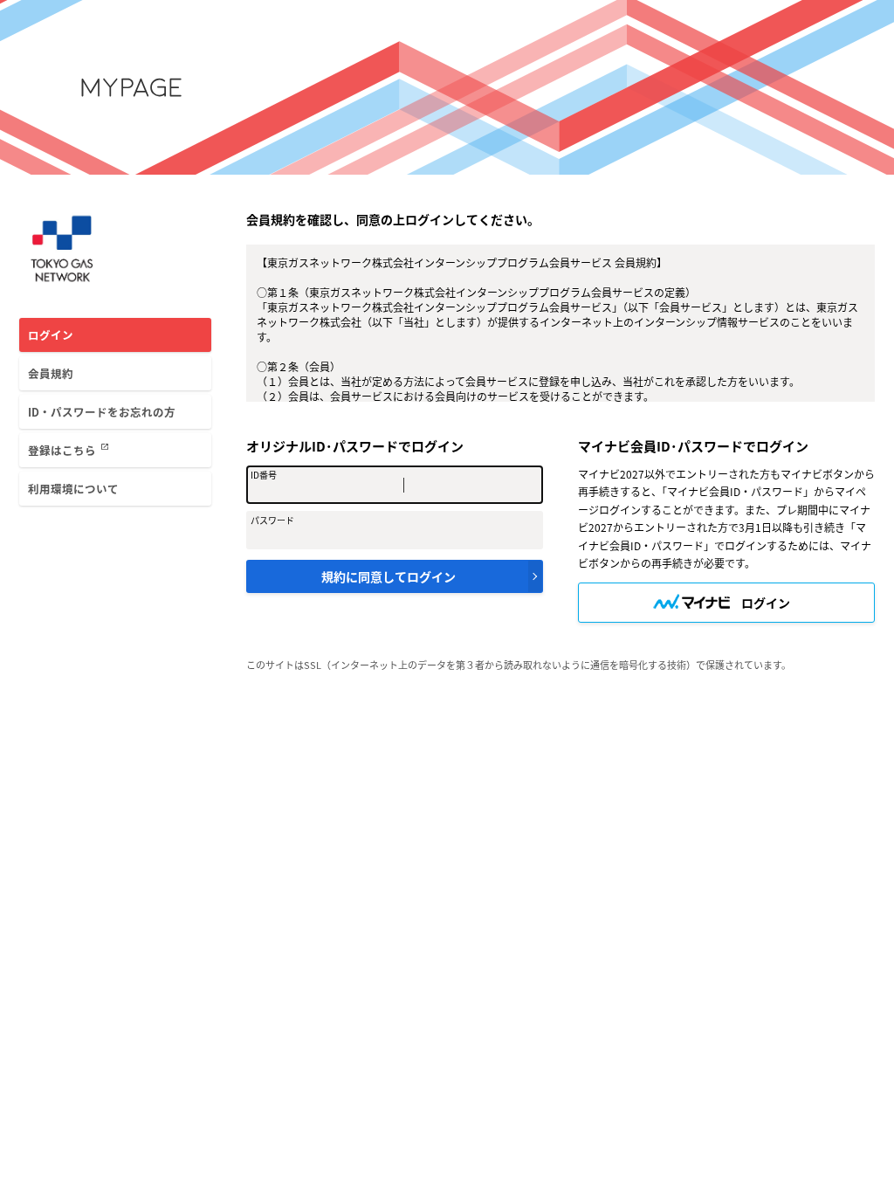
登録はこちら (68, 450)
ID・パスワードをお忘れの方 (101, 411)
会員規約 (50, 373)
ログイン (50, 335)
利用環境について (73, 488)
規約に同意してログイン (388, 576)
